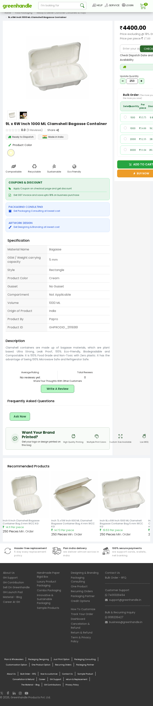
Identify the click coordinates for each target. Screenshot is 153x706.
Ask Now (20, 416)
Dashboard (78, 619)
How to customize (48, 674)
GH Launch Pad (13, 592)
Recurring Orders (82, 591)
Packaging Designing (38, 659)
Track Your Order (82, 614)
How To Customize (83, 609)
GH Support (10, 577)
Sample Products (48, 608)
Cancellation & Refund (23, 679)
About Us (9, 573)
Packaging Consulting (78, 579)
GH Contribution (13, 582)
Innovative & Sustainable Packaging (45, 599)
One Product (79, 586)
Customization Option (16, 664)
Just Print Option (62, 659)
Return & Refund (81, 632)
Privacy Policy (72, 684)
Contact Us (112, 573)
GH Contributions (52, 684)
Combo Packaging (49, 590)
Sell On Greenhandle (16, 587)
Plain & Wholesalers (14, 659)
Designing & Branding (85, 573)
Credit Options (80, 601)
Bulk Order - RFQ (115, 577)
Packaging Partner (83, 596)
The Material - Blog (30, 684)
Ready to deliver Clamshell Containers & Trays (61, 12)
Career (42, 679)
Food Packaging (23, 12)
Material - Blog (12, 597)
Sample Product (85, 674)
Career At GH (11, 602)
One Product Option (41, 664)
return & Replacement (76, 679)
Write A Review (57, 389)
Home (8, 12)
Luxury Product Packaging (46, 583)
